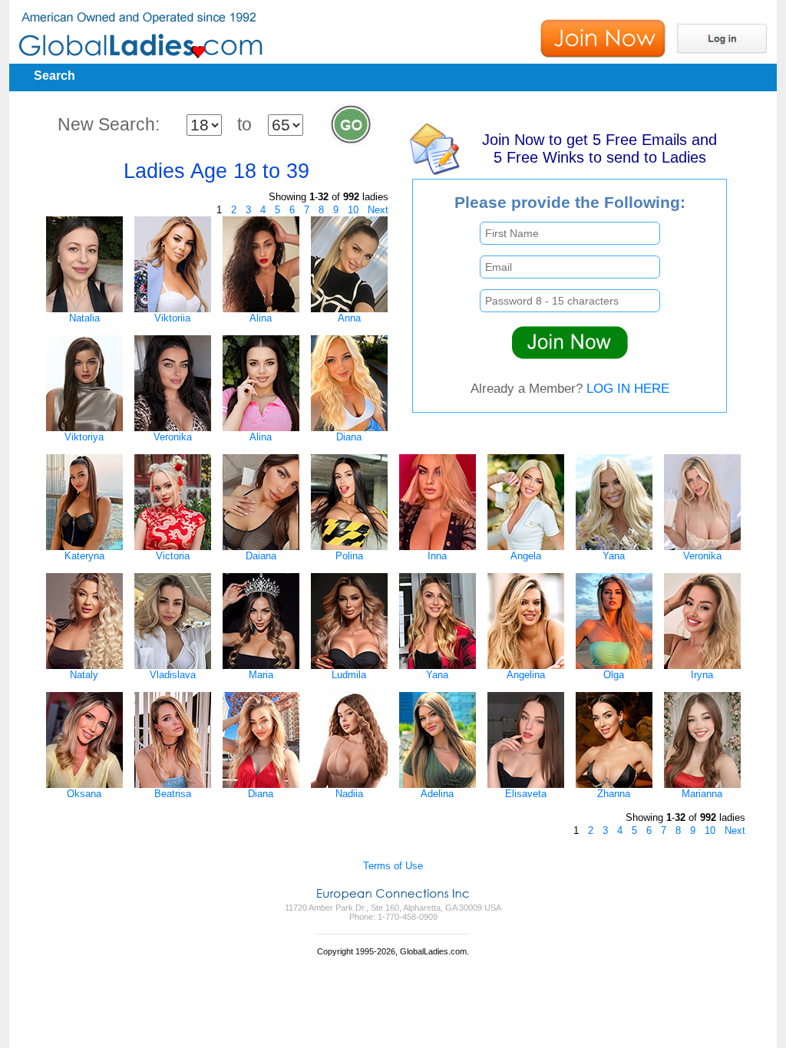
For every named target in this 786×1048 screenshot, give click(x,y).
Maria (261, 675)
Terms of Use (393, 866)
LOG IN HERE (627, 388)
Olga (613, 675)
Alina (260, 318)
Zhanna (613, 793)
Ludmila (349, 675)
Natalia (84, 318)
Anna (349, 318)
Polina (349, 556)
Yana (614, 556)
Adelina (437, 793)
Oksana (84, 793)
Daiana (261, 556)
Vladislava (173, 675)
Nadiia (349, 793)
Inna (437, 556)
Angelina (526, 675)
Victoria (173, 556)
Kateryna (84, 556)
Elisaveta (526, 793)
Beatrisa (172, 793)
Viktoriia (172, 318)
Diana (349, 437)
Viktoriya (84, 437)
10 (353, 210)
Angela (525, 556)
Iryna (702, 675)
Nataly (84, 675)
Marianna (702, 793)
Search (54, 75)
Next (378, 210)
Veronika (173, 437)
